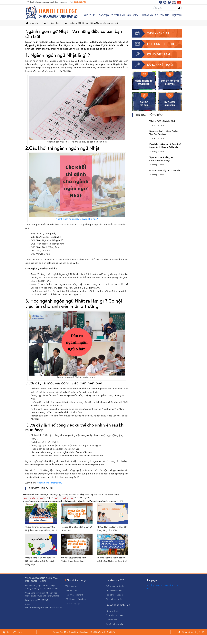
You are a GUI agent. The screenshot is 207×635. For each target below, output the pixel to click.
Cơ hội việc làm (158, 54)
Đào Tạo (104, 15)
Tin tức (165, 15)
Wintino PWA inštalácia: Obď (162, 121)
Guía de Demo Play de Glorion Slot (164, 171)
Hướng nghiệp (149, 15)
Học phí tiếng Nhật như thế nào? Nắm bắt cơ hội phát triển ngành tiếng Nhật (40, 561)
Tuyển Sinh (118, 15)
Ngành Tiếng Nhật (50, 23)
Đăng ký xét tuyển (160, 64)
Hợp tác (177, 15)
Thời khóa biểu (158, 33)
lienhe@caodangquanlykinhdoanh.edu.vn (48, 2)
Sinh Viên (132, 15)
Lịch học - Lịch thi (160, 44)
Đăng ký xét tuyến (190, 632)
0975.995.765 (80, 2)
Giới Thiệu (90, 15)
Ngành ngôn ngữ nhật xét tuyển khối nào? (77, 219)
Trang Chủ (33, 23)
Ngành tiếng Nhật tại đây (49, 483)
